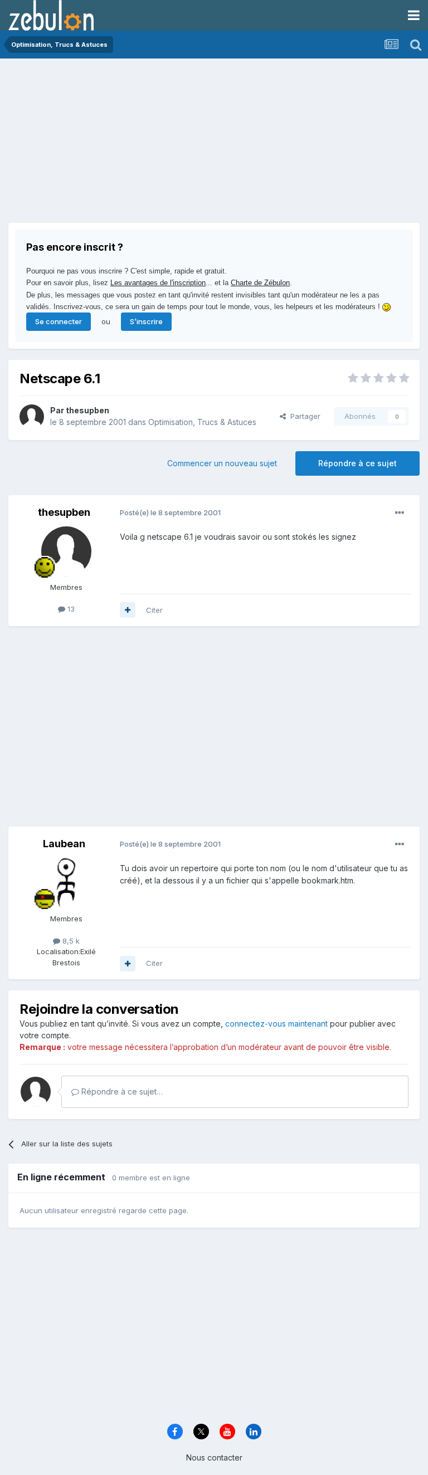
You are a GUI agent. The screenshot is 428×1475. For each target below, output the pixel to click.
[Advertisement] (138, 145)
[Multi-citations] (127, 610)
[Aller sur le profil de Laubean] (66, 883)
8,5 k (70, 940)
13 (70, 608)
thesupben (87, 410)
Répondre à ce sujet (357, 463)
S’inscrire (146, 321)
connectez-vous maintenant (276, 1023)
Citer (154, 609)
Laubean (64, 843)
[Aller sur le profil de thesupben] (32, 416)
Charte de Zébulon (260, 283)
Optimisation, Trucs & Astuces (202, 422)
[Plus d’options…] (399, 513)
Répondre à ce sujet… (121, 1091)
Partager (303, 416)
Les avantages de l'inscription (158, 283)
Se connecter (58, 321)
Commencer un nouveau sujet (222, 463)
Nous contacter (214, 1457)
